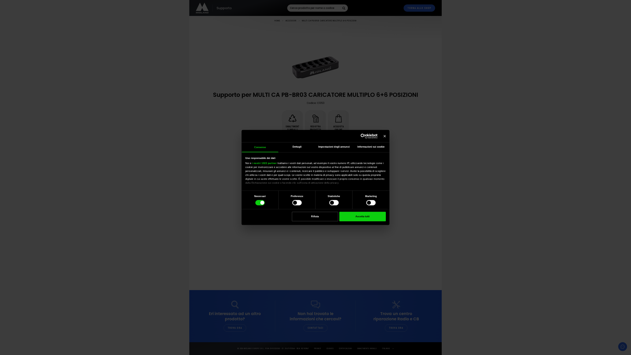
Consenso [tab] (260, 147)
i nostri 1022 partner (264, 163)
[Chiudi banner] (385, 136)
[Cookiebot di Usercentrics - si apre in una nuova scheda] (363, 136)
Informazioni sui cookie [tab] (371, 146)
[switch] (297, 202)
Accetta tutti (362, 216)
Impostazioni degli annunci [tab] (334, 146)
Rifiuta (315, 216)
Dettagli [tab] (297, 146)
